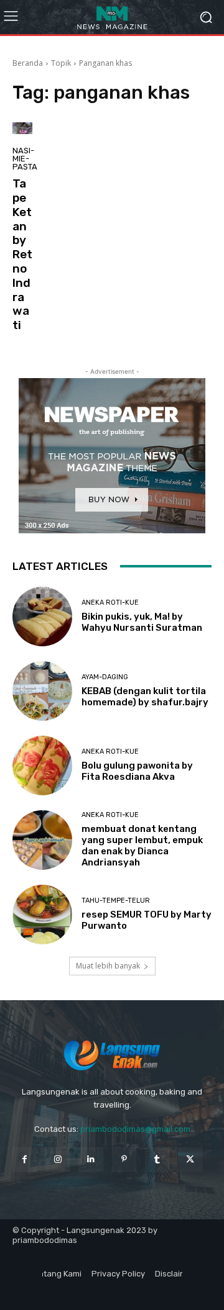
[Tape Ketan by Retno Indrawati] (22, 128)
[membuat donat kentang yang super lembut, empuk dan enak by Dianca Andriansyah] (42, 840)
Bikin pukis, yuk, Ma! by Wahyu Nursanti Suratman (142, 622)
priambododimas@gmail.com (135, 1129)
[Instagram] (57, 1159)
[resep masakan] (112, 17)
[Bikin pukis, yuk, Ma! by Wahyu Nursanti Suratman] (42, 616)
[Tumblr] (157, 1159)
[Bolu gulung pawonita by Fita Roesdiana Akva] (42, 765)
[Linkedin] (90, 1159)
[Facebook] (24, 1159)
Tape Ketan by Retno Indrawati (22, 254)
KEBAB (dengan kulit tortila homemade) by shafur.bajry (145, 696)
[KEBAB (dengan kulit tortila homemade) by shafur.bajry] (42, 691)
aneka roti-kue (110, 602)
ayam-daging (105, 677)
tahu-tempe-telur (116, 900)
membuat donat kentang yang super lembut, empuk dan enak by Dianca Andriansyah (142, 845)
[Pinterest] (124, 1159)
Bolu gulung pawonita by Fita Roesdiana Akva (137, 771)
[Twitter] (190, 1159)
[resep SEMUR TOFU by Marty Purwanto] (42, 914)
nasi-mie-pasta (24, 159)
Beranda (27, 63)
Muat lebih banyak (108, 965)
